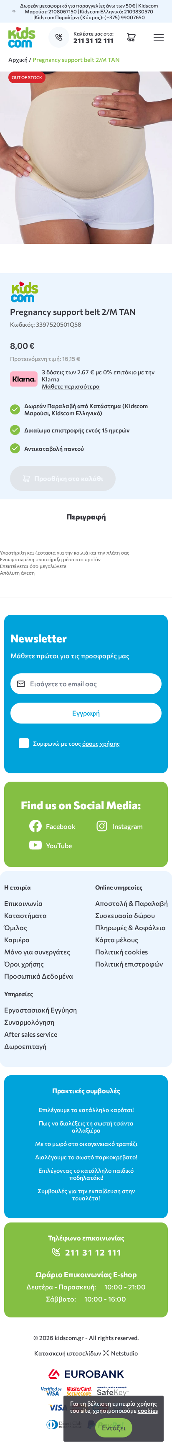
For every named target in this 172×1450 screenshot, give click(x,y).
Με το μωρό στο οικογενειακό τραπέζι (86, 1143)
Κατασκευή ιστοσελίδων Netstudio (86, 1353)
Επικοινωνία (23, 903)
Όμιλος (15, 927)
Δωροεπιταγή (25, 1046)
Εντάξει (114, 1428)
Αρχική (18, 59)
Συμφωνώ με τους (76, 743)
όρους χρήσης (101, 743)
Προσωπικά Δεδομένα (38, 976)
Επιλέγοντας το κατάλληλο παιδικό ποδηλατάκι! (86, 1174)
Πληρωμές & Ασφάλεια (130, 927)
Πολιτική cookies (121, 952)
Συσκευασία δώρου (125, 915)
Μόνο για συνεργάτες (37, 952)
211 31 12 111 (93, 1252)
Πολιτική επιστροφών (129, 964)
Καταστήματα (25, 915)
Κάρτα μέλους (116, 940)
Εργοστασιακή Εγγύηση (40, 1010)
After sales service (30, 1034)
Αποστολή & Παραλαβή (131, 903)
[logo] (21, 37)
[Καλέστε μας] (60, 37)
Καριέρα (17, 940)
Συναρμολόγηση (29, 1022)
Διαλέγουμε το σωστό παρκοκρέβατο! (86, 1157)
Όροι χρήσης (24, 964)
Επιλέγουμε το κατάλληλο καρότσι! (86, 1109)
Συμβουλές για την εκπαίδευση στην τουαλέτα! (86, 1194)
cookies (148, 1410)
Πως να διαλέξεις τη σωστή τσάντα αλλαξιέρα (86, 1127)
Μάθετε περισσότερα (71, 386)
